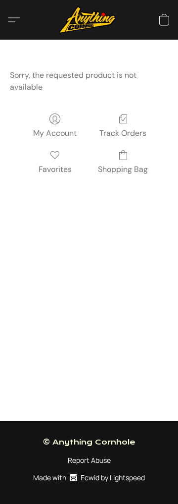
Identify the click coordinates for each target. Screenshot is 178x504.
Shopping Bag (123, 169)
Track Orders (122, 133)
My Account (55, 133)
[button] (89, 20)
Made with (89, 477)
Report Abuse (89, 460)
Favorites (55, 169)
